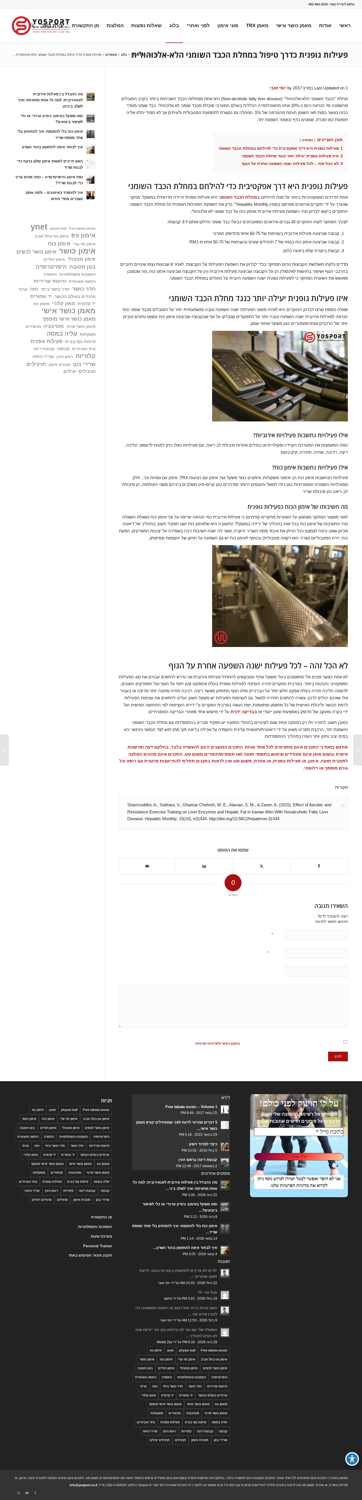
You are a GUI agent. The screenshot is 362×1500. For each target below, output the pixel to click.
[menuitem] (345, 26)
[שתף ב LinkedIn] (204, 866)
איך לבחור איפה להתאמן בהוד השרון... (185, 1248)
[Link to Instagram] (18, 1493)
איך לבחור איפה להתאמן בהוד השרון (52, 147)
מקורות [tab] (341, 787)
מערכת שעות (101, 1236)
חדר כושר (84, 289)
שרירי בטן (84, 364)
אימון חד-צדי (84, 244)
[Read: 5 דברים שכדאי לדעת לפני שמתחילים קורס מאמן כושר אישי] (225, 1125)
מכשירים (33, 326)
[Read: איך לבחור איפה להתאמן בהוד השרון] (90, 150)
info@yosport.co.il (83, 1485)
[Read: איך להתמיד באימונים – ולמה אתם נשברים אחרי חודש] (90, 195)
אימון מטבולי (82, 259)
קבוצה (63, 348)
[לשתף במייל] (147, 866)
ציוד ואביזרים (84, 349)
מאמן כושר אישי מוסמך (69, 319)
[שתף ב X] (261, 866)
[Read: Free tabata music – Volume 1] (225, 1109)
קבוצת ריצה (44, 349)
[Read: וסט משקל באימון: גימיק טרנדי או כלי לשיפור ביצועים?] (90, 118)
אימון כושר (77, 251)
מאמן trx (41, 304)
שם (275, 934)
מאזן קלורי (63, 303)
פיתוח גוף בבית (80, 341)
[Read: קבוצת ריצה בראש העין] (225, 1162)
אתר (275, 971)
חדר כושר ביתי (55, 289)
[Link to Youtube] (27, 1493)
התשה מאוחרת (82, 281)
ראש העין (64, 357)
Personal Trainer (97, 1246)
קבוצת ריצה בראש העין (197, 1160)
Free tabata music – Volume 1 (191, 1107)
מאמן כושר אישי (69, 310)
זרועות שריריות (50, 281)
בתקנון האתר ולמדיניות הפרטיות (217, 1043)
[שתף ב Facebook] (319, 866)
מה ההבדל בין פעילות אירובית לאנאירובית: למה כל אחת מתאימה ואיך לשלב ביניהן (50, 100)
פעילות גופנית (47, 341)
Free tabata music (82, 228)
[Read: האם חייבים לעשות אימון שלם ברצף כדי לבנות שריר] (90, 164)
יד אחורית (41, 296)
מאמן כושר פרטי (81, 326)
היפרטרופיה (51, 266)
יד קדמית (86, 303)
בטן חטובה (82, 266)
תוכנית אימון (60, 365)
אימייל (273, 953)
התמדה (50, 274)
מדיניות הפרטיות (294, 1185)
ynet (39, 226)
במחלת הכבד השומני (239, 197)
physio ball (58, 228)
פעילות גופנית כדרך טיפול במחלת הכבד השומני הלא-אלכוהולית (239, 54)
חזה (34, 289)
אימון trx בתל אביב (52, 236)
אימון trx (83, 235)
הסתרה (307, 140)
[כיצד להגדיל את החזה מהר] (357, 750)
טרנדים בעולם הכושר (75, 296)
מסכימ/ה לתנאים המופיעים (237, 1043)
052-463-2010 (318, 4)
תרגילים (36, 364)
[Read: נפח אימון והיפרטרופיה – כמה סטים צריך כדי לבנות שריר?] (90, 180)
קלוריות (86, 356)
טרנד (22, 289)
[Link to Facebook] (35, 1493)
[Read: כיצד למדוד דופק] (225, 1147)
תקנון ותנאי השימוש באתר (90, 1255)
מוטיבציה (54, 326)
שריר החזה (43, 356)
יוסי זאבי (278, 87)
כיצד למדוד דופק (203, 1144)
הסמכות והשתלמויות (77, 274)
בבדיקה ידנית (243, 711)
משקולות (88, 334)
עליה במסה (62, 333)
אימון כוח (59, 243)
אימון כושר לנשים (36, 252)
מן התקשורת (101, 1217)
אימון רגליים (54, 259)
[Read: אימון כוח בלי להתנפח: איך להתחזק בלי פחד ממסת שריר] (90, 134)
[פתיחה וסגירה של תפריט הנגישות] (352, 1459)
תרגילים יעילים (79, 371)
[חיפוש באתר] (32, 26)
